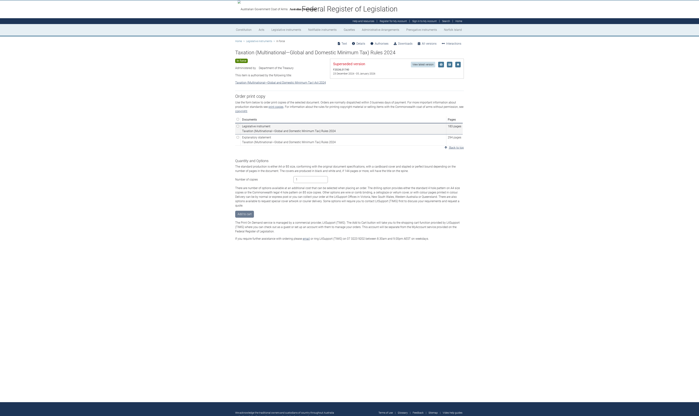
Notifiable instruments (322, 30)
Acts (261, 30)
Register (393, 21)
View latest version (423, 64)
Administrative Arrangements (380, 30)
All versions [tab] (429, 43)
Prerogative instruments (421, 30)
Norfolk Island (453, 30)
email (306, 238)
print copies (275, 107)
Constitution (244, 30)
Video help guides (452, 412)
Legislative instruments (286, 30)
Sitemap (433, 412)
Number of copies (246, 179)
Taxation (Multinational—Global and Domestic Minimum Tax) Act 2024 (280, 82)
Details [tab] (360, 43)
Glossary (403, 412)
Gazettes (349, 30)
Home (238, 41)
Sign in (424, 21)
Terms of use (385, 412)
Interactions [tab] (453, 43)
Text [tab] (344, 43)
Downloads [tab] (405, 43)
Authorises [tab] (381, 43)
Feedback (418, 412)
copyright (241, 111)
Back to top (456, 147)
